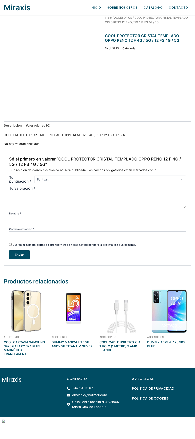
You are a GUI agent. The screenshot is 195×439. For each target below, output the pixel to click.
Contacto (178, 7)
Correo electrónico (21, 229)
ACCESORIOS (123, 17)
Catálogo (153, 7)
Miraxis (17, 7)
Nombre (15, 213)
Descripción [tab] (13, 125)
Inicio (96, 7)
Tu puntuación (20, 179)
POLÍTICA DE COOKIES (150, 398)
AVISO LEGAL (142, 378)
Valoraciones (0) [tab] (38, 125)
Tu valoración (22, 188)
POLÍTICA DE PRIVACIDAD (153, 388)
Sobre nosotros (122, 7)
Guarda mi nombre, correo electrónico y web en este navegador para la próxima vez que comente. (74, 244)
